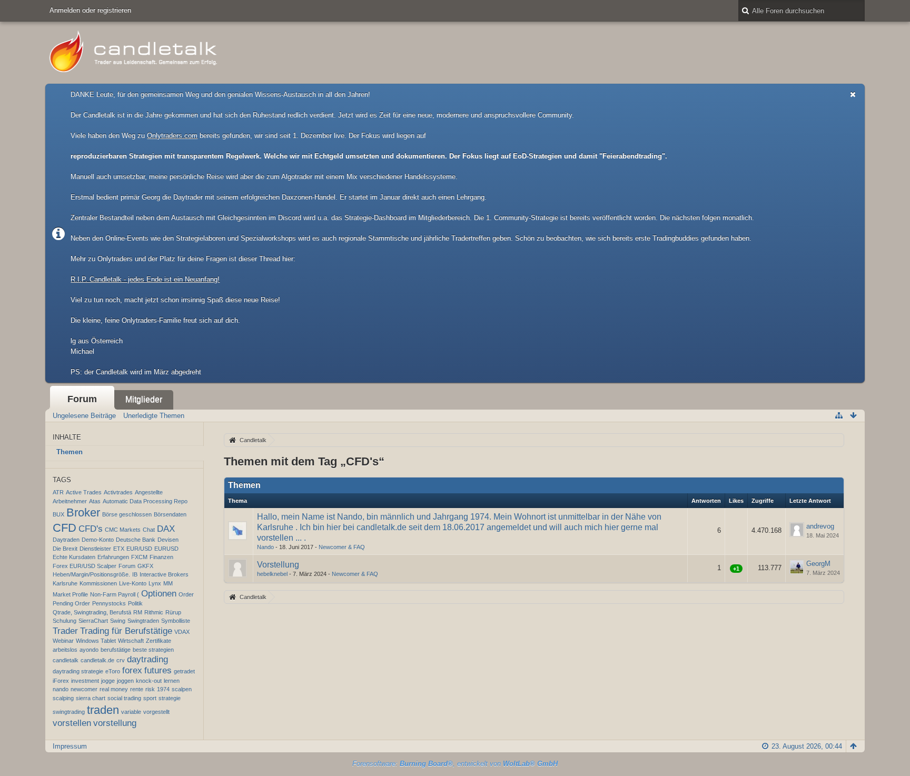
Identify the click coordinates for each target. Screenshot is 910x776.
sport (149, 698)
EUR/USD (139, 548)
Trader (65, 631)
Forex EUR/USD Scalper (84, 566)
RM (137, 612)
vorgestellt (156, 712)
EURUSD (166, 548)
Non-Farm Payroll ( (114, 594)
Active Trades (84, 492)
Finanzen (161, 557)
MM (168, 583)
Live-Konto (132, 583)
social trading (124, 698)
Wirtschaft (131, 641)
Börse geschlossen (127, 514)
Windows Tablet (96, 641)
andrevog (820, 526)
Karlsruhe (65, 583)
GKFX (145, 566)
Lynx (155, 583)
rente (136, 689)
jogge (108, 681)
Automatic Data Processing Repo (145, 501)
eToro (112, 671)
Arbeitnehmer (70, 501)
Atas (95, 501)
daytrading (147, 659)
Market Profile (70, 594)
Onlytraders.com (172, 136)
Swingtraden (143, 621)
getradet (184, 671)
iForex (61, 681)
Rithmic (153, 612)
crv (120, 660)
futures (158, 670)
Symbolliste (175, 621)
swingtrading (69, 712)
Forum (82, 399)
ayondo (89, 649)
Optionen (158, 594)
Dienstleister (95, 548)
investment (85, 681)
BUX (58, 514)
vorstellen (72, 723)
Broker (83, 512)
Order (186, 594)
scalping (63, 698)
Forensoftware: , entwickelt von (455, 764)
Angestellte (149, 492)
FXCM (139, 557)
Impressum (70, 746)
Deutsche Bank (135, 539)
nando (60, 689)
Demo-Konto (98, 539)
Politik (135, 603)
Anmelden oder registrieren (90, 10)
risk (150, 689)
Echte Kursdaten (74, 557)
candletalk (65, 660)
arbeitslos (65, 649)
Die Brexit (65, 548)
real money (114, 689)
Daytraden (66, 539)
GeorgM (818, 564)
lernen (172, 681)
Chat (149, 529)
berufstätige (116, 649)
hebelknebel (272, 574)
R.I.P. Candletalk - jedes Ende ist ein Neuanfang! (145, 279)
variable (131, 712)
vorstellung (114, 723)
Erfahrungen (113, 557)
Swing (117, 621)
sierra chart (90, 698)
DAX (166, 529)
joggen (125, 681)
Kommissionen (98, 583)
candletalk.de (97, 660)
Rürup (173, 612)
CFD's (90, 529)
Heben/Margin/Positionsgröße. (91, 574)
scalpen (182, 689)
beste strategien (153, 649)
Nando (265, 547)
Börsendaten (170, 514)
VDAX (182, 632)
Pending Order (71, 603)
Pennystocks (109, 603)
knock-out (149, 681)
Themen (69, 452)
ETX (118, 548)
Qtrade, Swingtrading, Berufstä (92, 612)
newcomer (84, 689)
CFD (64, 527)
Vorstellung (278, 564)
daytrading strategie (78, 671)
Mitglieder (143, 399)
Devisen (168, 539)
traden (103, 710)
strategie (170, 698)
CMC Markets (123, 529)
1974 (163, 689)
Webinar (63, 641)
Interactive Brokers (164, 574)
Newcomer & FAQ (342, 547)
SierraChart (93, 621)
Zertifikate (158, 641)
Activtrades (118, 492)
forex (132, 670)
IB (134, 574)
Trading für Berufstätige (126, 631)
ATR (58, 492)
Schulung (64, 621)
